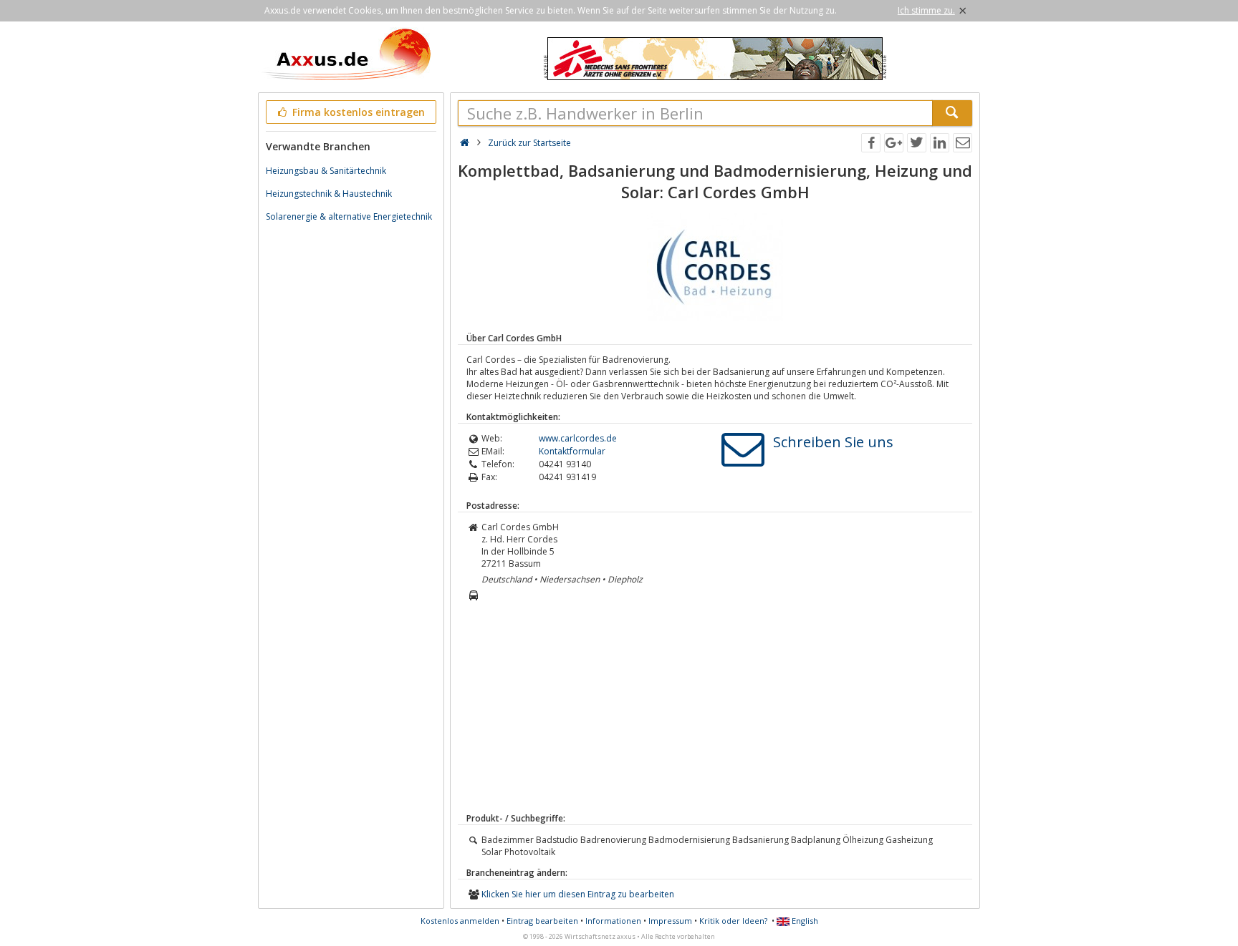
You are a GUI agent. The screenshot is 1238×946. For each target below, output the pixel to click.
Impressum (670, 920)
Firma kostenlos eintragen (357, 112)
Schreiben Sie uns (833, 442)
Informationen (613, 920)
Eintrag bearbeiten (542, 920)
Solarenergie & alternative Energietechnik (349, 216)
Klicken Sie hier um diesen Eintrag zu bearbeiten (577, 894)
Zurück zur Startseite (529, 143)
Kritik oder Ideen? (733, 920)
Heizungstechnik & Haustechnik (329, 193)
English (804, 920)
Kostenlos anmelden (460, 920)
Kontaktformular (572, 451)
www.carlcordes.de (578, 438)
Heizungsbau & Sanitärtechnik (326, 171)
